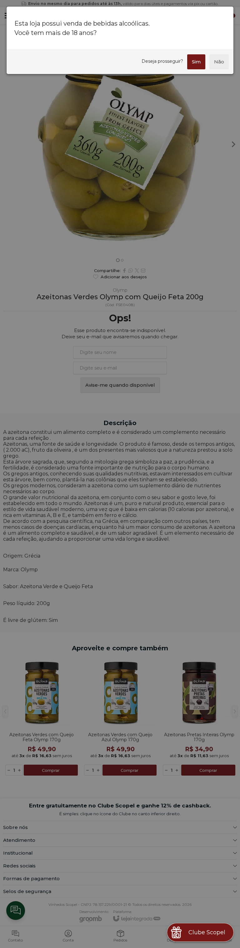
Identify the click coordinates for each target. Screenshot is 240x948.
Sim (196, 62)
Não (219, 62)
